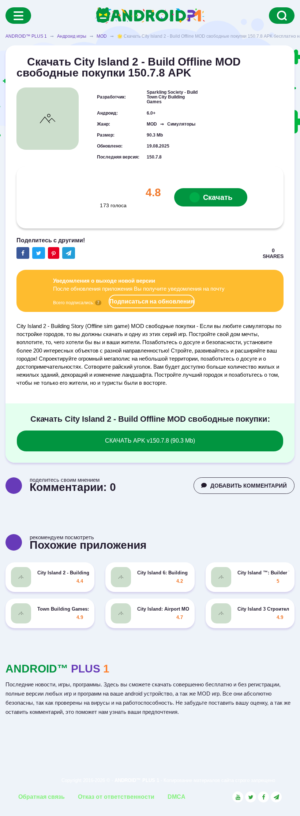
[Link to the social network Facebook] (263, 796)
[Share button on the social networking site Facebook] (22, 253)
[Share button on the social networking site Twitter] (38, 253)
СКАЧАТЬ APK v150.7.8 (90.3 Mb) (150, 440)
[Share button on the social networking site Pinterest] (53, 253)
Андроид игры (71, 36)
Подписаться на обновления (151, 301)
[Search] (282, 15)
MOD (102, 36)
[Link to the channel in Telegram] (276, 796)
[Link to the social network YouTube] (237, 796)
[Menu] (18, 15)
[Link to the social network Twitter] (250, 796)
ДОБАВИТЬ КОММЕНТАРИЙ (248, 485)
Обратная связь (41, 797)
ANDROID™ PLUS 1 (26, 36)
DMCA (176, 797)
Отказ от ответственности (116, 797)
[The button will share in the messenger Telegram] (68, 253)
